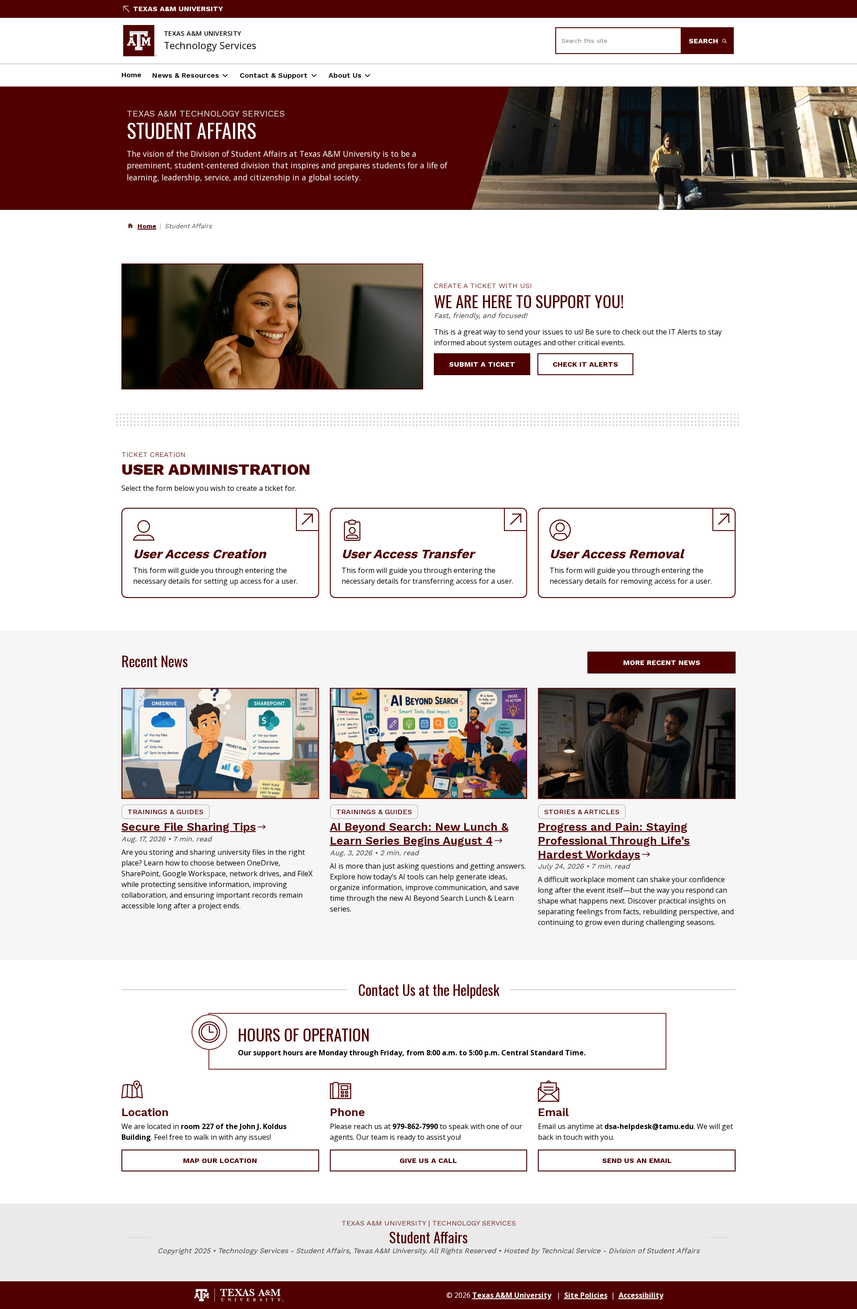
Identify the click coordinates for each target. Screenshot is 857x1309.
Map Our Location (220, 1160)
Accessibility (641, 1295)
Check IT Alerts (585, 364)
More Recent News (661, 662)
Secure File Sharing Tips (188, 826)
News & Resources (185, 75)
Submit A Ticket (482, 364)
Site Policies (585, 1295)
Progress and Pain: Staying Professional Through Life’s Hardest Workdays (614, 840)
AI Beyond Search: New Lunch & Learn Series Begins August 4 (419, 833)
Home (131, 75)
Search (704, 41)
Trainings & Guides (166, 811)
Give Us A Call (428, 1160)
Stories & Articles (582, 811)
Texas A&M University (178, 8)
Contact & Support (274, 75)
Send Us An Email (637, 1160)
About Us (345, 75)
